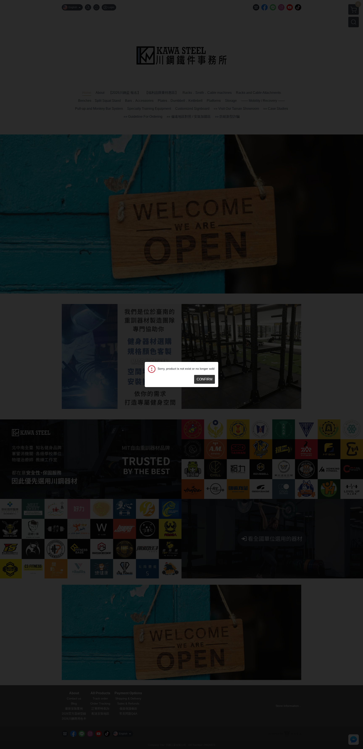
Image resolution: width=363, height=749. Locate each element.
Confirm (204, 379)
